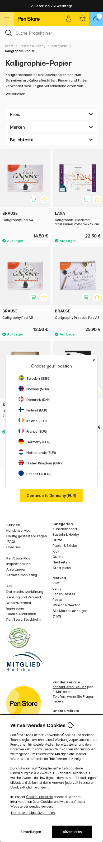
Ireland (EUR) (36, 421)
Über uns (13, 547)
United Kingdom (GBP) (44, 463)
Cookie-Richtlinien (21, 614)
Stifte (57, 540)
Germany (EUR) (38, 442)
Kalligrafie (59, 46)
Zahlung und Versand (23, 597)
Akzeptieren (72, 832)
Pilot (56, 583)
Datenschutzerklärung (24, 591)
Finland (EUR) (36, 410)
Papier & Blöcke (65, 545)
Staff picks (62, 568)
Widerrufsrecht (18, 603)
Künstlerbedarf (65, 529)
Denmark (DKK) (38, 399)
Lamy (57, 588)
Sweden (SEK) (37, 378)
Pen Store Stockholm (23, 619)
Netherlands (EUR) (41, 452)
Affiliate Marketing (21, 575)
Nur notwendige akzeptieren (33, 813)
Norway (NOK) (37, 389)
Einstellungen (31, 832)
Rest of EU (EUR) (39, 474)
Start (9, 46)
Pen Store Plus (18, 558)
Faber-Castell (64, 594)
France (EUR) (36, 431)
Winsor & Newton (67, 605)
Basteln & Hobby (32, 46)
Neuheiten (61, 562)
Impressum (15, 608)
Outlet (58, 556)
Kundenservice (18, 530)
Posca (57, 599)
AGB (9, 586)
